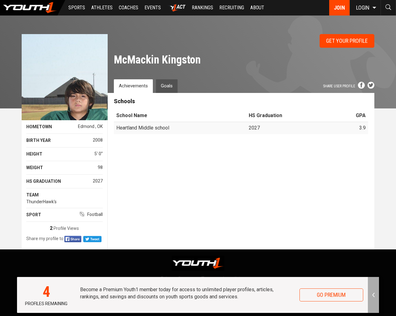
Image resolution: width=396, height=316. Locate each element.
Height (34, 153)
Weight (34, 167)
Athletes (102, 8)
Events (152, 8)
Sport (33, 214)
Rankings (202, 8)
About (257, 8)
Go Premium (331, 295)
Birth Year (38, 140)
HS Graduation (43, 181)
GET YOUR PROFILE (347, 40)
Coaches (128, 8)
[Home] (32, 7)
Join (339, 7)
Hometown (39, 126)
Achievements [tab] (133, 86)
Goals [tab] (167, 86)
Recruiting (231, 8)
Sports (76, 8)
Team (32, 194)
